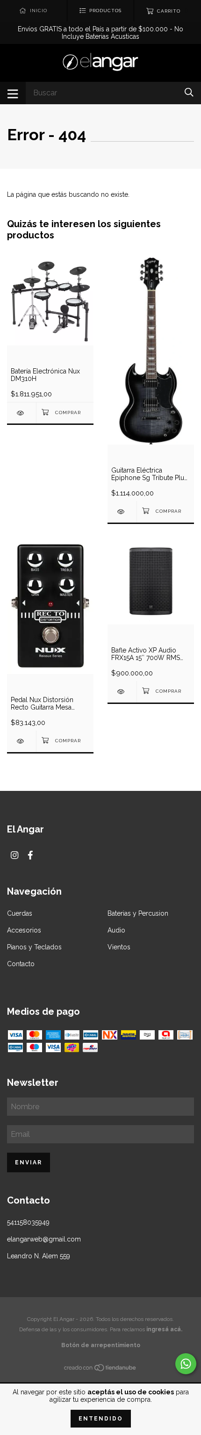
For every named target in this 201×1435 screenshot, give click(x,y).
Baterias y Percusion (138, 913)
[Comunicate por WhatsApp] (185, 1363)
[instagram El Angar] (14, 855)
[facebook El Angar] (30, 855)
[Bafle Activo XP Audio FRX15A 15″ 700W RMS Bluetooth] (122, 691)
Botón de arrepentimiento (100, 1345)
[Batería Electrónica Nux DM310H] (21, 412)
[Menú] (13, 93)
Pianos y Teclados (34, 947)
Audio (116, 930)
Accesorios (24, 930)
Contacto (21, 964)
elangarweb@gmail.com (44, 1239)
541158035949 (28, 1222)
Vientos (119, 947)
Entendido (101, 1418)
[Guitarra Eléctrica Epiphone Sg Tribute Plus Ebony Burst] (122, 511)
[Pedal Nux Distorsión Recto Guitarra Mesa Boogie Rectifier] (21, 741)
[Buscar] (189, 92)
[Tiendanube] (100, 1369)
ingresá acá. (164, 1329)
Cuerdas (19, 913)
